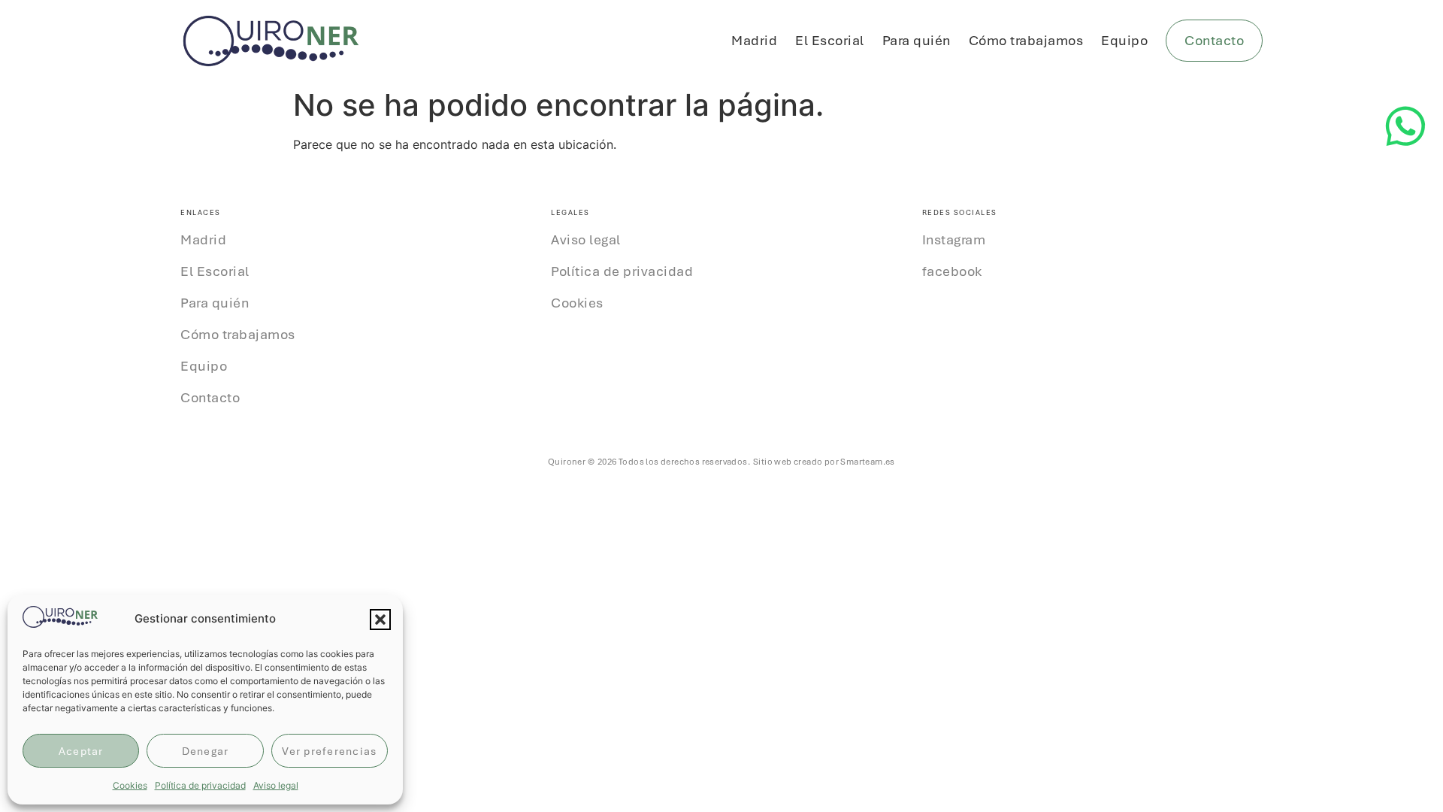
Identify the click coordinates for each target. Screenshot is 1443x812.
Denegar (205, 751)
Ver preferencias (329, 751)
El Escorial (829, 40)
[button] (380, 619)
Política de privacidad (200, 785)
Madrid (754, 40)
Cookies (130, 785)
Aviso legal (275, 785)
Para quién (916, 40)
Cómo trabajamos (1026, 40)
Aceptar (81, 751)
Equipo (1124, 40)
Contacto (210, 397)
